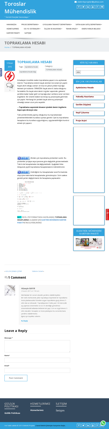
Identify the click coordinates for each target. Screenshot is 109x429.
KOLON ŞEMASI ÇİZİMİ (14, 271)
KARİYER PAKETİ (13, 33)
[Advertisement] (43, 141)
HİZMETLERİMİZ (13, 29)
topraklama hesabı (31, 67)
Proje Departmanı (29, 24)
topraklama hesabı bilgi (28, 72)
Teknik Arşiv (71, 29)
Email (6, 366)
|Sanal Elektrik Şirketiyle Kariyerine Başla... (50, 425)
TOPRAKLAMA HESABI (54, 70)
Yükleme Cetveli (37, 271)
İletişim (28, 33)
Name (7, 355)
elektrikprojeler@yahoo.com (90, 2)
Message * (8, 338)
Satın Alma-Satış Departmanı (88, 24)
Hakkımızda (11, 24)
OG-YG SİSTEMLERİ (31, 29)
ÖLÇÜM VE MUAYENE (52, 29)
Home (7, 47)
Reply (25, 321)
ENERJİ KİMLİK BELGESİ (91, 29)
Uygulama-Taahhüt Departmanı (57, 24)
